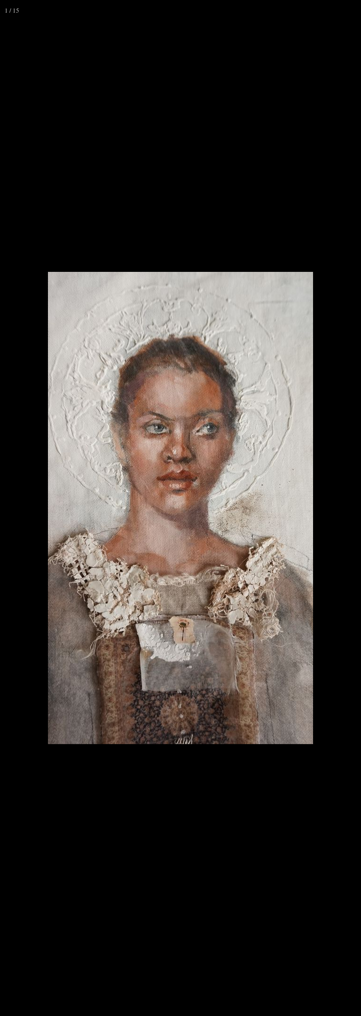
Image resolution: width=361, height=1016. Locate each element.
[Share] (330, 10)
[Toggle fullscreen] (309, 10)
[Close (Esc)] (350, 10)
